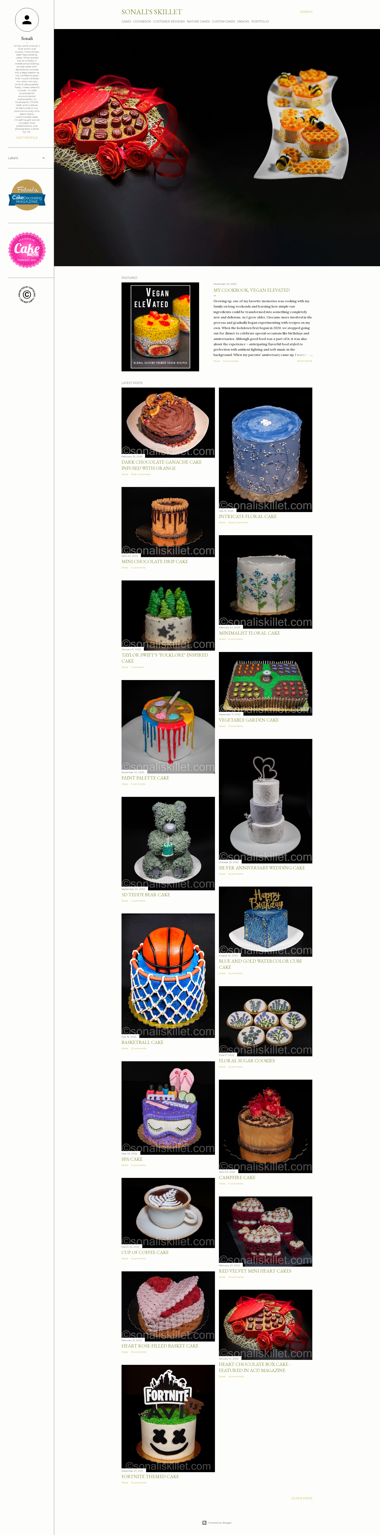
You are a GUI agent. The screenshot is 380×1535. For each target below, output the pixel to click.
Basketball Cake (142, 1042)
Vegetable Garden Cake (249, 720)
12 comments (230, 360)
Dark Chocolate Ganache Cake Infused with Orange (162, 465)
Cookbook (142, 21)
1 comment (137, 667)
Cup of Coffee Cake (145, 1252)
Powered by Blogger (220, 1522)
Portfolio (260, 21)
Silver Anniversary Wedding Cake (262, 868)
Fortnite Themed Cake (150, 1476)
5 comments (138, 783)
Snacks (243, 21)
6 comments (235, 973)
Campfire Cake (237, 1177)
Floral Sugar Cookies (247, 1061)
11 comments (138, 1165)
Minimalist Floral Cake (249, 633)
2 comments (138, 567)
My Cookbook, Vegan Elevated (252, 290)
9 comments (138, 900)
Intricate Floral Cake (248, 516)
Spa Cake (132, 1159)
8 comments (235, 873)
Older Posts (302, 1498)
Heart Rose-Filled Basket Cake (160, 1346)
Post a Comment (141, 474)
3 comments (235, 639)
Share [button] (217, 360)
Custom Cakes (223, 21)
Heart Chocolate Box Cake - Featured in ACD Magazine (255, 1367)
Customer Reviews (169, 21)
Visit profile (27, 138)
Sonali (27, 38)
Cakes (126, 21)
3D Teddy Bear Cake (146, 895)
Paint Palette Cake (145, 778)
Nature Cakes (198, 21)
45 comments (236, 1376)
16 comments (138, 1351)
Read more (305, 360)
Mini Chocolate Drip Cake (155, 561)
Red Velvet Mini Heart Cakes (255, 1271)
